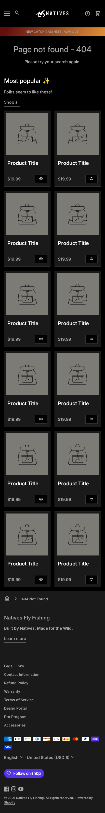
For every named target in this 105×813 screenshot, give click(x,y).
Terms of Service (19, 700)
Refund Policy (16, 683)
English (14, 757)
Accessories (15, 725)
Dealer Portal (15, 708)
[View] (27, 134)
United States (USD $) (51, 757)
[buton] (14, 757)
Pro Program (15, 716)
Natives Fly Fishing (27, 618)
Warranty (12, 691)
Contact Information (22, 674)
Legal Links (14, 666)
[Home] (52, 13)
